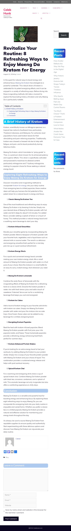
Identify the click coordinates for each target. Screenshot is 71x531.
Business (44, 8)
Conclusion (12, 115)
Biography (23, 8)
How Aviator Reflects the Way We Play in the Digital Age (59, 66)
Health (34, 13)
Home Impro (56, 8)
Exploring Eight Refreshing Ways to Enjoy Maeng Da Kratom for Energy (27, 112)
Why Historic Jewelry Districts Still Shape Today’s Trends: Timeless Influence (59, 84)
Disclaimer (49, 2)
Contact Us (57, 2)
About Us (20, 2)
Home (14, 2)
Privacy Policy (28, 2)
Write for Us (64, 2)
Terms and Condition (39, 2)
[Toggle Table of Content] (44, 105)
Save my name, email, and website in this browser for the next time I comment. (25, 511)
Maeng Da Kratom (22, 83)
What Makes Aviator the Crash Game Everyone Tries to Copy (59, 134)
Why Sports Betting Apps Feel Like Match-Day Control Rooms (59, 101)
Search (56, 31)
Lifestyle (45, 13)
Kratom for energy (20, 185)
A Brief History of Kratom (14, 109)
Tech (34, 8)
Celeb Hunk (7, 11)
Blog (7, 457)
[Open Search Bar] (41, 18)
